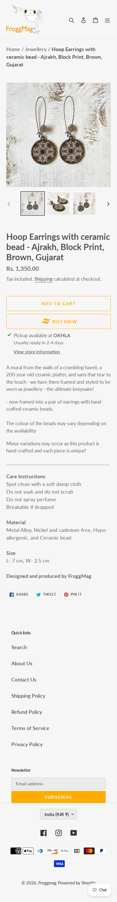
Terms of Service (30, 728)
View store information (37, 351)
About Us (21, 663)
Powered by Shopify (77, 882)
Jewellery (36, 49)
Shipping (43, 279)
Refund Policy (26, 712)
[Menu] (107, 19)
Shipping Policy (28, 696)
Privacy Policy (27, 744)
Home (14, 49)
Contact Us (23, 679)
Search (19, 647)
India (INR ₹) (57, 814)
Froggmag (47, 882)
